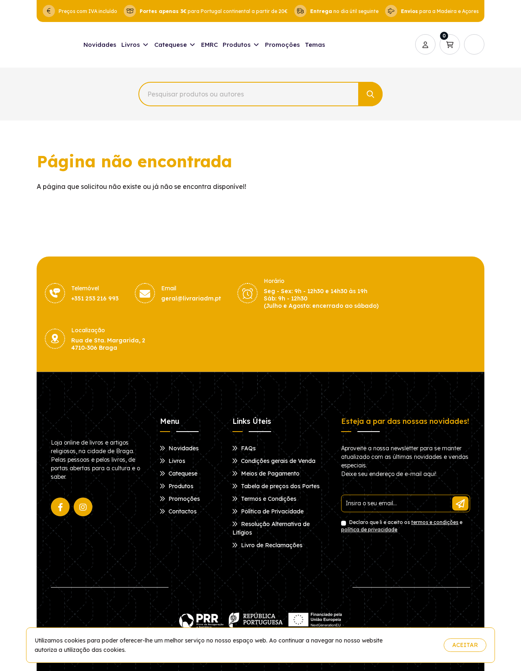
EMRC (209, 44)
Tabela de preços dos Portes (279, 486)
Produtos (237, 44)
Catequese (171, 44)
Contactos (182, 511)
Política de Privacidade (271, 511)
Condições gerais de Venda (277, 461)
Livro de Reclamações (270, 545)
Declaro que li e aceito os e (401, 526)
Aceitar (465, 645)
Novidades (99, 44)
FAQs (247, 448)
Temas (315, 44)
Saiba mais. (421, 645)
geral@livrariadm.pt (191, 298)
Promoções (282, 44)
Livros (131, 44)
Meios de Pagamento (269, 473)
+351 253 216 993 (94, 298)
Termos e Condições (267, 498)
